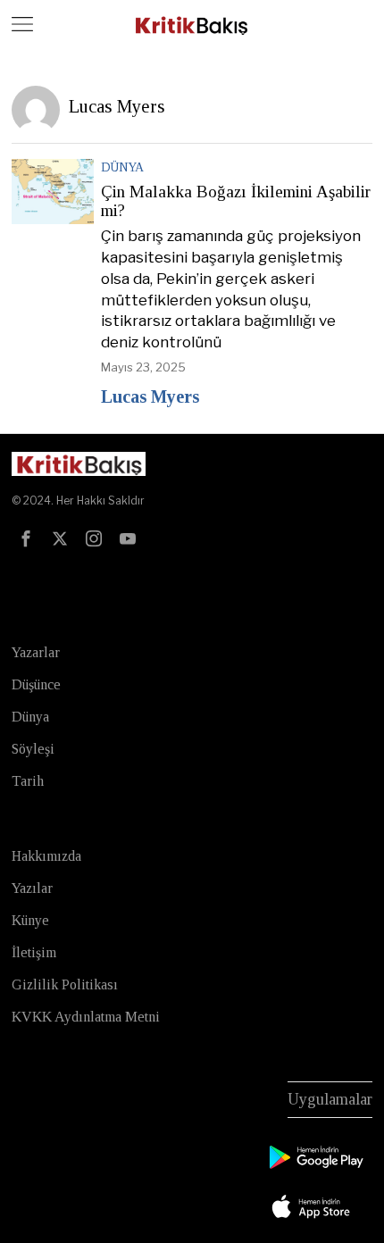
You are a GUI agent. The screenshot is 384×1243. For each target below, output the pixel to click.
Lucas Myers (150, 396)
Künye (30, 920)
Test (28, 577)
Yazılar (32, 888)
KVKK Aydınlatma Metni (86, 1016)
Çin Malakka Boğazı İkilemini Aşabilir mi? (236, 201)
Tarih (28, 780)
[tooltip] (26, 538)
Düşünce (36, 684)
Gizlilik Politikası (65, 984)
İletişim (34, 952)
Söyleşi (33, 748)
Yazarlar (36, 652)
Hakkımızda (46, 855)
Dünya (122, 167)
